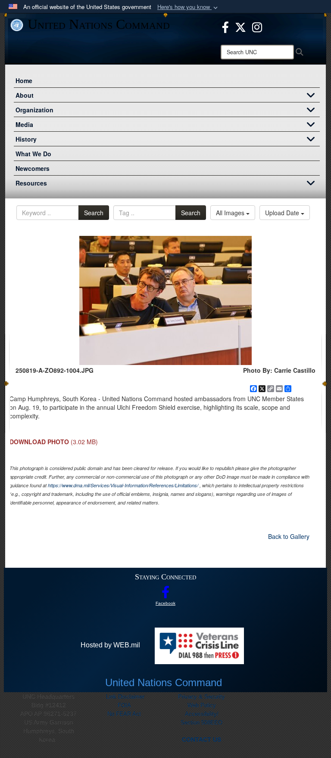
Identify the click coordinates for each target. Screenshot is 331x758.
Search (93, 212)
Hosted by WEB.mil (110, 645)
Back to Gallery (288, 536)
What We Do (33, 153)
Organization (34, 109)
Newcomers (33, 168)
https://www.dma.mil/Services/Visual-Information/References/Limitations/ (123, 485)
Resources (31, 183)
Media (24, 124)
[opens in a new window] (225, 26)
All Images (231, 212)
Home (24, 80)
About (25, 95)
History (26, 139)
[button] (188, 7)
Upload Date (283, 212)
